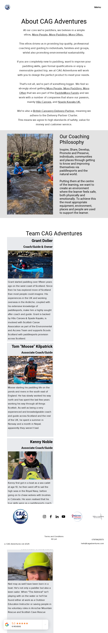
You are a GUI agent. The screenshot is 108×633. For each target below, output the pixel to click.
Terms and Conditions (54, 536)
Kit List (54, 539)
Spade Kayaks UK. (69, 101)
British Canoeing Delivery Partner (53, 110)
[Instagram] (44, 516)
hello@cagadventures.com (92, 543)
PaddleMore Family (67, 92)
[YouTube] (63, 516)
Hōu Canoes (43, 101)
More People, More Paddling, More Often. (57, 34)
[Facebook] (51, 516)
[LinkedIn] (57, 516)
